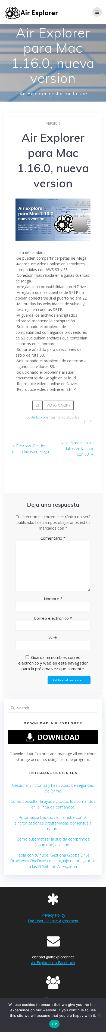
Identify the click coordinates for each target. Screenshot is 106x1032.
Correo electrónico (53, 618)
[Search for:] (53, 708)
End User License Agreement (53, 920)
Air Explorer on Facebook (53, 962)
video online (58, 405)
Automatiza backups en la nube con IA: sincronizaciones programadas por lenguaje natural (53, 823)
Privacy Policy (53, 915)
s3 (37, 405)
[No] (99, 1015)
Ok (54, 1024)
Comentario (53, 538)
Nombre (53, 598)
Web (53, 637)
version (53, 123)
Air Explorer (40, 417)
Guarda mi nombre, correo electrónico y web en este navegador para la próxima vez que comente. (53, 663)
